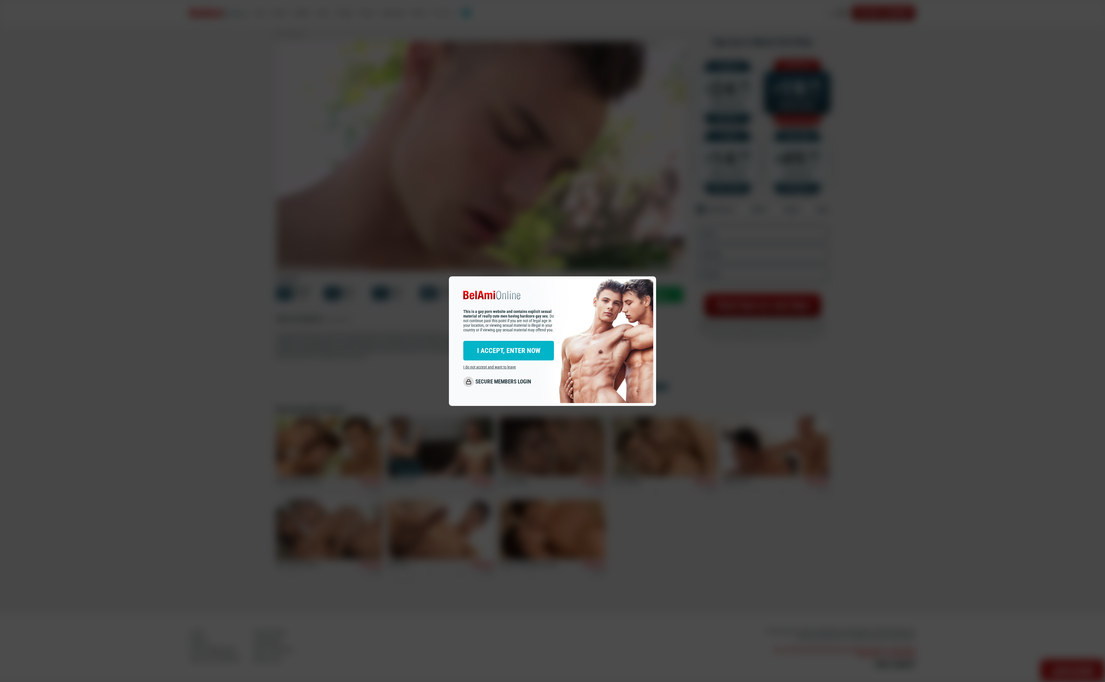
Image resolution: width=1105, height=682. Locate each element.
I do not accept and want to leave (489, 366)
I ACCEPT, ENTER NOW (508, 350)
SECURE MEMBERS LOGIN (503, 381)
